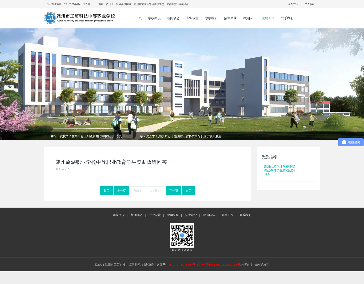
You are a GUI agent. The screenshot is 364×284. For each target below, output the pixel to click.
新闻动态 (173, 18)
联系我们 (287, 18)
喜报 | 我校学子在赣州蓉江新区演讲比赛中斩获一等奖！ (88, 136)
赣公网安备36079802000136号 (219, 265)
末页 (188, 191)
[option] (182, 136)
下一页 (173, 191)
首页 (138, 18)
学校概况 (154, 18)
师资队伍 (249, 18)
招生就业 (230, 18)
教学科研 (211, 18)
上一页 (121, 191)
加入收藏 (310, 4)
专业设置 (192, 18)
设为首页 (293, 4)
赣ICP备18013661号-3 (183, 265)
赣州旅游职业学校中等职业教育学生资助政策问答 (111, 162)
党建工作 (268, 18)
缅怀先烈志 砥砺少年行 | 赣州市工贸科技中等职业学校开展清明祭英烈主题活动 (182, 136)
